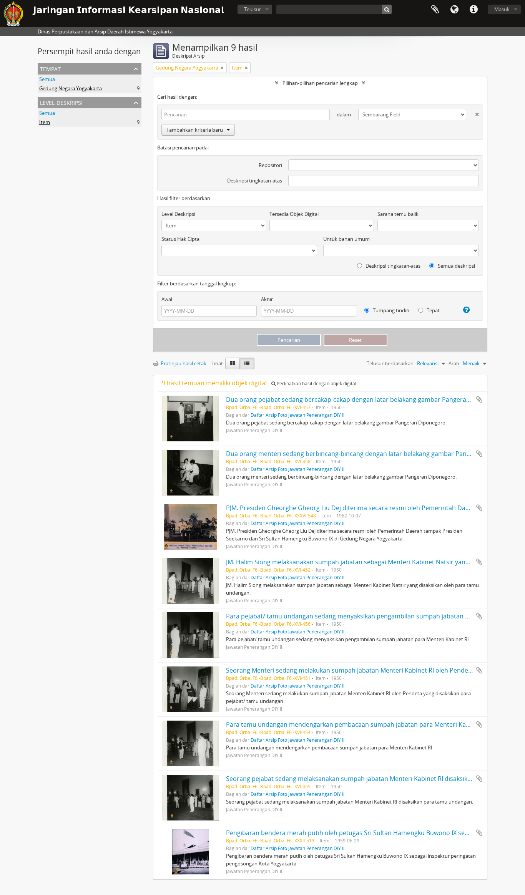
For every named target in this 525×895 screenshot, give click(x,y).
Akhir (267, 299)
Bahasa (454, 9)
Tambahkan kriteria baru (194, 129)
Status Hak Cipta (180, 238)
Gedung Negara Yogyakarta (70, 88)
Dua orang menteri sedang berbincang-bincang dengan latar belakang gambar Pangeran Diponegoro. (374, 453)
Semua (47, 79)
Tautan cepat (473, 9)
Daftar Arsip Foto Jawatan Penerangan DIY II (297, 415)
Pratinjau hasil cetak (182, 363)
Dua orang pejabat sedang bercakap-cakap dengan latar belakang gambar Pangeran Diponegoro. (367, 399)
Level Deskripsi (61, 102)
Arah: (454, 363)
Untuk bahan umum (346, 238)
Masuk (502, 9)
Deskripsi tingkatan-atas (254, 180)
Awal (166, 299)
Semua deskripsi (456, 265)
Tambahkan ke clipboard (479, 399)
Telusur (252, 9)
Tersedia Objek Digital (294, 213)
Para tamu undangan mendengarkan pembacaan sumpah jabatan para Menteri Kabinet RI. (357, 724)
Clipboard (435, 9)
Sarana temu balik (398, 213)
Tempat (50, 68)
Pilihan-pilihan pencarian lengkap (320, 83)
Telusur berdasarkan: (391, 363)
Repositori (270, 165)
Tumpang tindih (390, 310)
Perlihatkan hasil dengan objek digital (316, 383)
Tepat (432, 310)
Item (44, 122)
